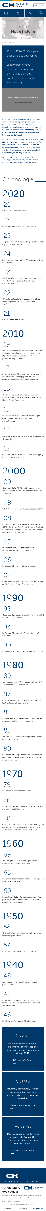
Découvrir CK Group (23, 1060)
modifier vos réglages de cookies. (23, 102)
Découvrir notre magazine (23, 1105)
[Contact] (6, 13)
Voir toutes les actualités (23, 1150)
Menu (41, 12)
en (42, 5)
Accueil (4, 42)
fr (36, 5)
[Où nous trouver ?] (18, 13)
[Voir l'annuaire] (31, 13)
